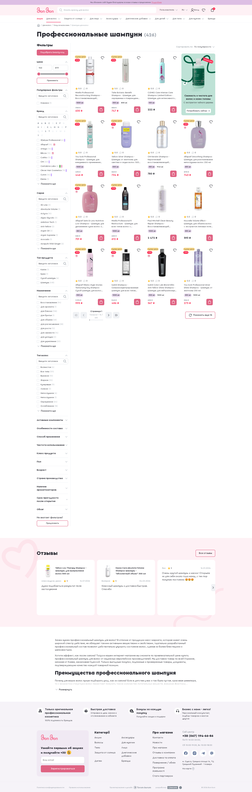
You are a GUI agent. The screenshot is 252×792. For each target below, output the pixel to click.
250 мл (188, 167)
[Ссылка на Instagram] (194, 753)
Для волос (51, 19)
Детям (98, 761)
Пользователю (167, 10)
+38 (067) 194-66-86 (197, 735)
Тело (97, 747)
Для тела (177, 19)
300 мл (115, 103)
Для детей (160, 19)
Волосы (98, 742)
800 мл (124, 103)
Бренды (211, 19)
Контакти (158, 737)
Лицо (124, 747)
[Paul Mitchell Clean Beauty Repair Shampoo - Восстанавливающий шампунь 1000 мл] (162, 212)
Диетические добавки (137, 19)
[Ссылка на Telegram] (203, 753)
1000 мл (79, 103)
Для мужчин (195, 19)
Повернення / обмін (164, 763)
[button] (213, 587)
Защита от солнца (73, 19)
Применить (52, 81)
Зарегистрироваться (63, 768)
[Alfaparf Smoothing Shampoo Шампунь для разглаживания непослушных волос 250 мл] (198, 148)
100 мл (151, 103)
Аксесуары (127, 737)
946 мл (160, 167)
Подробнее (157, 2)
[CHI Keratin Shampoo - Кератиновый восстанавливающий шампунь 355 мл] (162, 148)
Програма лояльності (158, 769)
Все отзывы (205, 553)
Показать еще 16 (202, 315)
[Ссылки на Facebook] (185, 753)
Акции (40, 19)
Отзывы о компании (164, 752)
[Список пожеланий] (102, 57)
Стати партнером (163, 776)
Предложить (52, 523)
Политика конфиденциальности (50, 787)
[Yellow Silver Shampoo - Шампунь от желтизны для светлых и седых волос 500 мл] (126, 148)
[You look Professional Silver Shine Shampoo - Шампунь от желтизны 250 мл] (198, 276)
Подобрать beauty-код (52, 52)
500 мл (115, 167)
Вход (196, 10)
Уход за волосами (61, 25)
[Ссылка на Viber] (211, 753)
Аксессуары (112, 19)
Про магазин (160, 747)
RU (183, 10)
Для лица (94, 19)
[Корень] (38, 25)
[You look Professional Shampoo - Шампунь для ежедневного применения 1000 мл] (90, 148)
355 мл (151, 167)
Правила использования (79, 787)
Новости (157, 742)
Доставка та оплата (164, 758)
